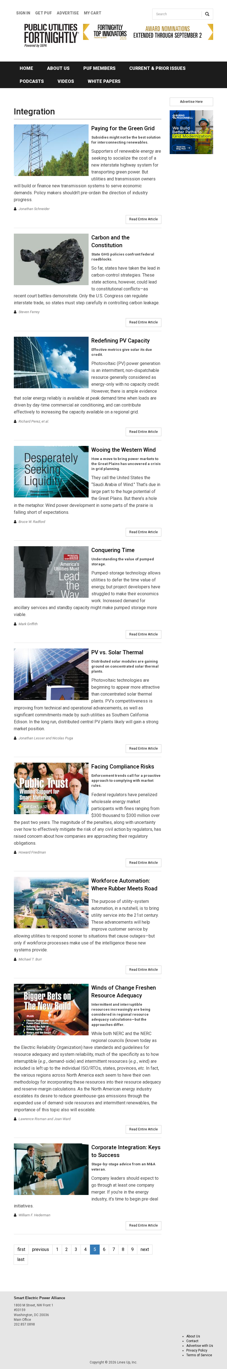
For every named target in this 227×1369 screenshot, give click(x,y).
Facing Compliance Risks (122, 766)
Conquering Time (113, 550)
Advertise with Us (199, 1346)
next (145, 1249)
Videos (66, 81)
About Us (58, 68)
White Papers (104, 81)
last (20, 1259)
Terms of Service (199, 1355)
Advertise (68, 13)
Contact (192, 1341)
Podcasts (32, 81)
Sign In (23, 13)
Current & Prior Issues (157, 68)
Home (26, 68)
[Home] (44, 35)
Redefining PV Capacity (120, 340)
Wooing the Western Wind (123, 449)
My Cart (92, 13)
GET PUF (43, 13)
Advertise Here (191, 102)
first (21, 1249)
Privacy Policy (196, 1350)
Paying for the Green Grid (123, 128)
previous (40, 1249)
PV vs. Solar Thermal (117, 652)
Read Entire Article (143, 219)
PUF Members (99, 68)
